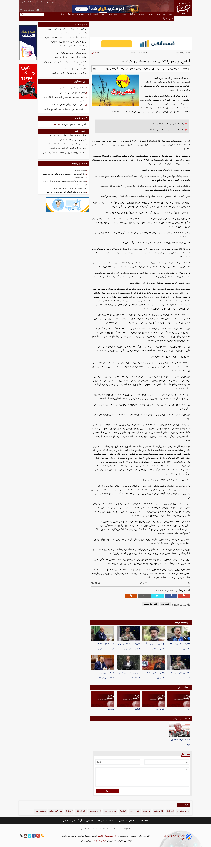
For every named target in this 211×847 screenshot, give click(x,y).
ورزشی (122, 820)
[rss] (42, 836)
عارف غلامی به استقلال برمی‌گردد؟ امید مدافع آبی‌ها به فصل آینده (64, 47)
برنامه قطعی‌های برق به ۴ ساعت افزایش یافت (168, 123)
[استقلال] (128, 699)
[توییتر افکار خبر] (29, 836)
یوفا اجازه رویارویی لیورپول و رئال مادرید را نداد (69, 73)
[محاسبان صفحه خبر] (28, 59)
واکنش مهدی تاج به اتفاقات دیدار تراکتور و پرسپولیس (64, 109)
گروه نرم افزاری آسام (99, 840)
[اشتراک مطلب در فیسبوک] (171, 596)
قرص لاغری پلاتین (55, 811)
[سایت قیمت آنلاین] (141, 43)
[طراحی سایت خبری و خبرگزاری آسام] (189, 837)
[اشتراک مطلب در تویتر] (157, 596)
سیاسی (131, 820)
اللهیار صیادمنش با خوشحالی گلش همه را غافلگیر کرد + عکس (63, 99)
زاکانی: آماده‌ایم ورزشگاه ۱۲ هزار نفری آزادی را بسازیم (67, 28)
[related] (94, 69)
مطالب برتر (183, 687)
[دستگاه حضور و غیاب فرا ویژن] (67, 211)
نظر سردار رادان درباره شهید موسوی (73, 33)
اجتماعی (94, 52)
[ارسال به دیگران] (95, 583)
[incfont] (146, 583)
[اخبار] (178, 699)
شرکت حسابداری (183, 811)
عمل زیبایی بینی (110, 811)
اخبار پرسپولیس (95, 811)
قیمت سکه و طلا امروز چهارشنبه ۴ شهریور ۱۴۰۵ (69, 188)
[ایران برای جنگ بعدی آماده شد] (178, 662)
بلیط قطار (122, 811)
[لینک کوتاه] (92, 583)
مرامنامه (46, 2)
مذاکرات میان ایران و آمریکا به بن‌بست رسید (68, 104)
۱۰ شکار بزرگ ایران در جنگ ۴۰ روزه (72, 88)
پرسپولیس (110, 709)
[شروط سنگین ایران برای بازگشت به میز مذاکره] (102, 662)
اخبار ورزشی (160, 709)
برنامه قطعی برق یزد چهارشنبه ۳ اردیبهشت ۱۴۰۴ (167, 130)
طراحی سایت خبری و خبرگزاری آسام (174, 837)
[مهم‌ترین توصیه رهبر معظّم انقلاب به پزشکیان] (153, 633)
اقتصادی (111, 820)
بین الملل (100, 820)
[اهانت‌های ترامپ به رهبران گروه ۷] (179, 729)
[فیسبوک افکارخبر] (34, 836)
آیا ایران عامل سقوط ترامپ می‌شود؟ (73, 124)
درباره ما (52, 2)
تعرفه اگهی (25, 2)
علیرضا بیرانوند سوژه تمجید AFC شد (73, 68)
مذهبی (66, 820)
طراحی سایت (158, 811)
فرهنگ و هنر (77, 820)
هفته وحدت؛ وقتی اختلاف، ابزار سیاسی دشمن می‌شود (66, 192)
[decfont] (141, 583)
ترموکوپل (69, 811)
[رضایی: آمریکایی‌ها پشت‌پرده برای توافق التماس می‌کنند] (153, 662)
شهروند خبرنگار (167, 18)
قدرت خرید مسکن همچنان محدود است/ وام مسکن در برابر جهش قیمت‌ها (65, 183)
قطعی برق (165, 604)
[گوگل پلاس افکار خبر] (38, 836)
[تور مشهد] (105, 13)
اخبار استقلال (81, 811)
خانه (100, 52)
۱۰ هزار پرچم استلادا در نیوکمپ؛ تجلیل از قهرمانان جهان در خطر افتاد (65, 63)
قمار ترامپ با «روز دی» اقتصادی (72, 92)
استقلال (137, 709)
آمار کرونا (170, 811)
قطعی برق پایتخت (150, 604)
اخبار (188, 709)
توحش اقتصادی (80, 170)
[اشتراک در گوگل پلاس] (184, 596)
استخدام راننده (40, 811)
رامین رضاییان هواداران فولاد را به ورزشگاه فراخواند (68, 41)
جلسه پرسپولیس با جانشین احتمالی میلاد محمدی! (68, 57)
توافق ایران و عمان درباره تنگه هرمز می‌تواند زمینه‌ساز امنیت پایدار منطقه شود (65, 175)
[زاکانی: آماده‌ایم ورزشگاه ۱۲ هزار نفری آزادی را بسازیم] (178, 633)
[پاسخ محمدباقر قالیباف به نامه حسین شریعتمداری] (102, 633)
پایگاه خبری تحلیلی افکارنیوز (107, 836)
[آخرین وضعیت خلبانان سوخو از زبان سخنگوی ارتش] (128, 633)
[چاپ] (98, 583)
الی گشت (146, 811)
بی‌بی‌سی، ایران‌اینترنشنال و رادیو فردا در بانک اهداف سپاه (65, 37)
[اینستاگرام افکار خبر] (25, 836)
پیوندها (32, 2)
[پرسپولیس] (102, 699)
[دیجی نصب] (28, 98)
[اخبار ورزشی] (153, 699)
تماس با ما (39, 2)
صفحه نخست (143, 820)
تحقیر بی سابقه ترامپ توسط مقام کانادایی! (70, 53)
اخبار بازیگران (135, 811)
